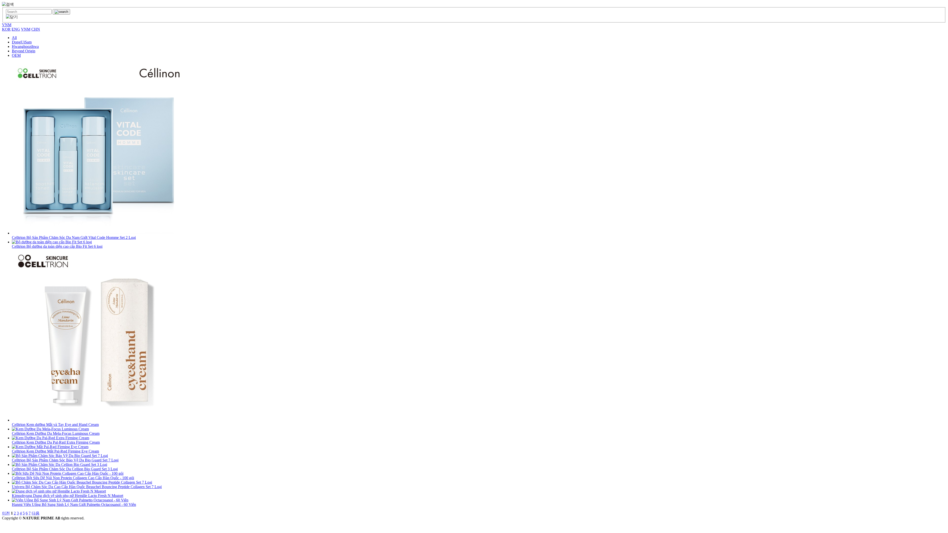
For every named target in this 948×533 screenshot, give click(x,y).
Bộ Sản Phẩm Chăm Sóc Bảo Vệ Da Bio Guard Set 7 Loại (65, 460)
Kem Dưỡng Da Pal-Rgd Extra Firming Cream (56, 442)
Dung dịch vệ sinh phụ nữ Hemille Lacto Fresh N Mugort (67, 496)
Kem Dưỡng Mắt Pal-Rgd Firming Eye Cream (55, 451)
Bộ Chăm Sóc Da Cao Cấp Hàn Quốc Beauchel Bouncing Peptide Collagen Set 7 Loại (87, 487)
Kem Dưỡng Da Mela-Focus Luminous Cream (55, 433)
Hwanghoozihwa (25, 46)
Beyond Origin (23, 51)
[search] (61, 12)
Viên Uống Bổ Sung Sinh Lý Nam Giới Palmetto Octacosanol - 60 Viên (74, 504)
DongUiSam (22, 42)
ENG (16, 29)
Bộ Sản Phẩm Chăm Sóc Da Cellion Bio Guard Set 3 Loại (65, 469)
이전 (6, 513)
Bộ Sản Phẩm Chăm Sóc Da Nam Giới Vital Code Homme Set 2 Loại (74, 237)
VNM (6, 25)
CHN (35, 29)
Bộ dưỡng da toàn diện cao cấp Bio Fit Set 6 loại (57, 246)
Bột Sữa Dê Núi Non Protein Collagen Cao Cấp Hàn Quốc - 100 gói (73, 478)
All (14, 38)
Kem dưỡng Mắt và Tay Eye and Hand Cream (55, 424)
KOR (6, 29)
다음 (36, 513)
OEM (16, 55)
